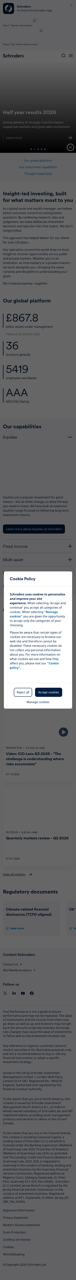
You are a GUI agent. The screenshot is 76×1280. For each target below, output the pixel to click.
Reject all (23, 692)
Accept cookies (48, 692)
